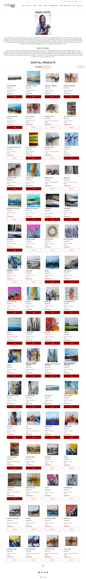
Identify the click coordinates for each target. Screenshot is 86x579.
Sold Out (33, 127)
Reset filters (81, 67)
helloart (41, 577)
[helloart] (10, 5)
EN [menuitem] (78, 1)
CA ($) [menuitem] (81, 1)
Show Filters (46, 67)
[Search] (62, 1)
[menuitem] (68, 1)
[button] (39, 572)
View (14, 97)
